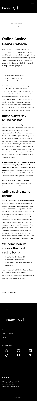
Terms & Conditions (7, 333)
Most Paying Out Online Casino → (27, 298)
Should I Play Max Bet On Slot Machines (15, 286)
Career (4, 337)
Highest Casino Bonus (9, 70)
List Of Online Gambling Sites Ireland (14, 283)
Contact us (5, 330)
